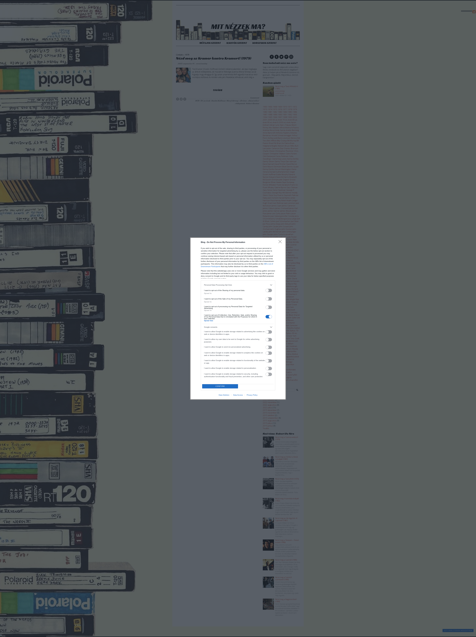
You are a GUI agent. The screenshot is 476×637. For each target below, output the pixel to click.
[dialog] (238, 319)
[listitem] (238, 285)
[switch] (269, 290)
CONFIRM (220, 386)
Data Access (238, 395)
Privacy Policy (252, 395)
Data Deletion (224, 395)
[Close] (281, 242)
